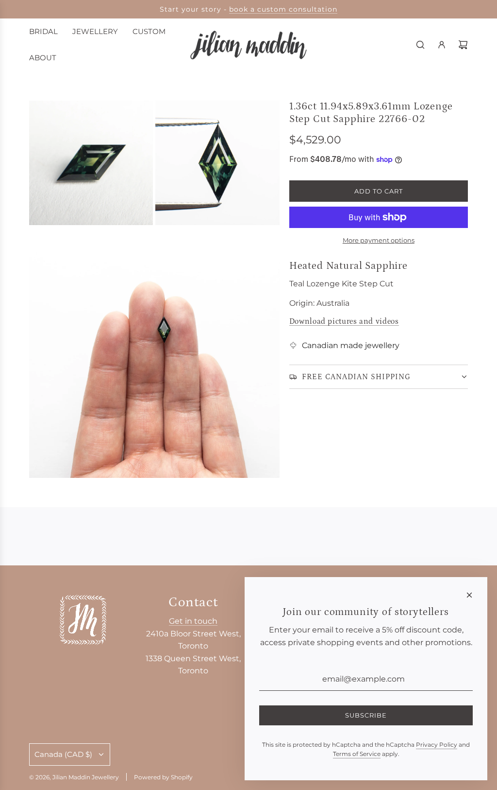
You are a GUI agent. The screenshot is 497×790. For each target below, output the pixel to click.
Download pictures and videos (344, 321)
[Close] (469, 595)
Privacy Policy (436, 744)
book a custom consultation (283, 9)
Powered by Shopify (163, 777)
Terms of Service (357, 753)
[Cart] (463, 44)
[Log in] (441, 44)
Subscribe (366, 715)
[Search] (420, 44)
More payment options (378, 240)
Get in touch (193, 621)
